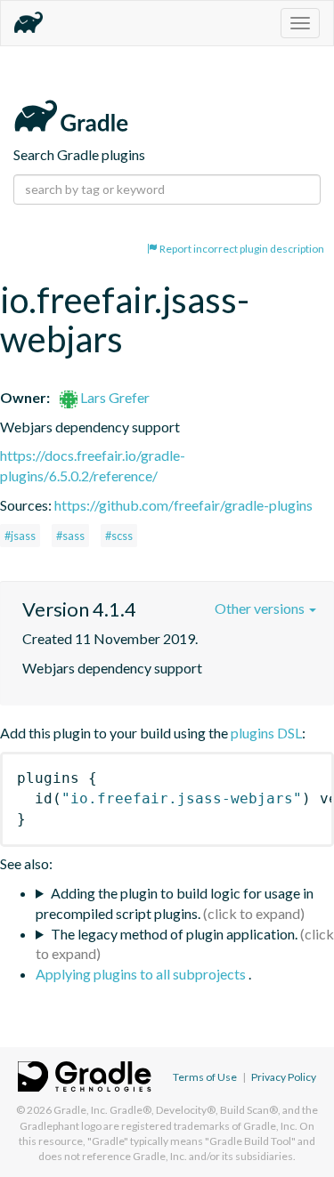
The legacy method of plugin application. (174, 933)
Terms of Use (205, 1077)
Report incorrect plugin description (241, 248)
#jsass (20, 535)
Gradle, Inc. (80, 1110)
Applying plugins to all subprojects (142, 973)
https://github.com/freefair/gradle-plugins (183, 504)
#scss (119, 535)
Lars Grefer (113, 397)
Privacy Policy (283, 1077)
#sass (70, 535)
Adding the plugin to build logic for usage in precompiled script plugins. (175, 903)
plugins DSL (266, 732)
